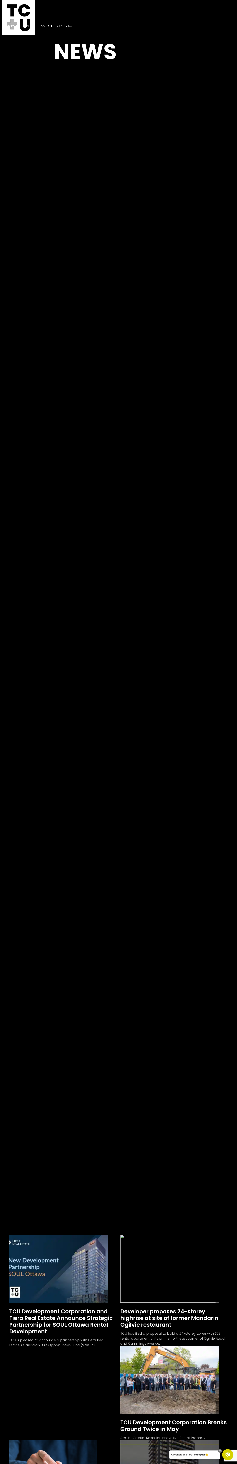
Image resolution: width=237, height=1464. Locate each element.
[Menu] (4, 30)
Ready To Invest (18, 26)
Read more (62, 1291)
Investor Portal (56, 26)
